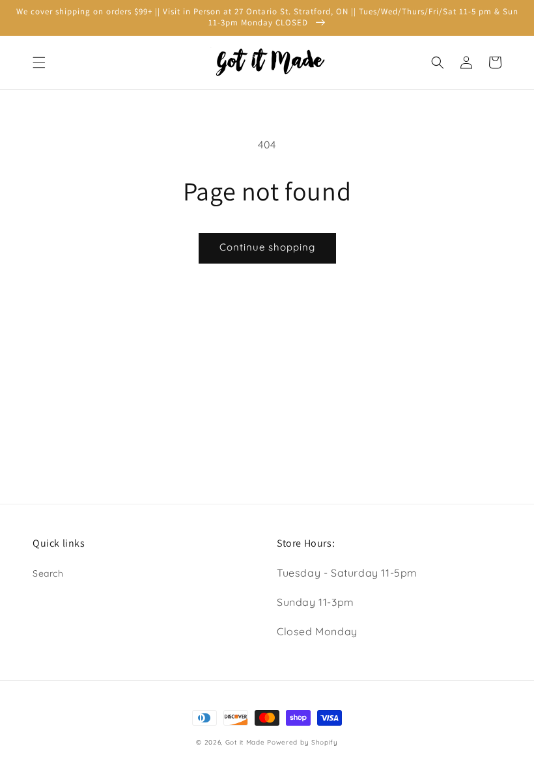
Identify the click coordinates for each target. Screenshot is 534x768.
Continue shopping (267, 247)
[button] (39, 62)
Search (48, 573)
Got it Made (245, 742)
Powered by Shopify (302, 742)
